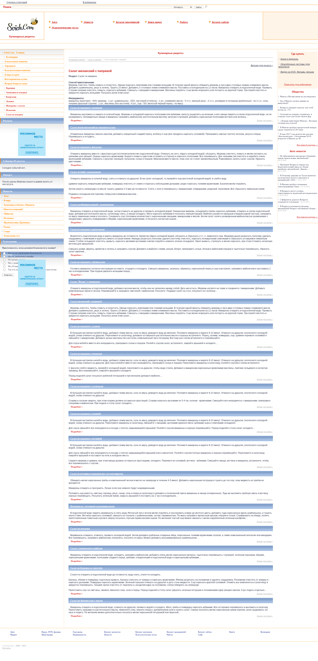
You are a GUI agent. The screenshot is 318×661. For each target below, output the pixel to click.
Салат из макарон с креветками (87, 229)
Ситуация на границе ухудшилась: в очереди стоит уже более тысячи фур (295, 115)
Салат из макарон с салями (85, 326)
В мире (7, 200)
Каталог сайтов (220, 22)
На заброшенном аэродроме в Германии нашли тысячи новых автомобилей (297, 158)
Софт (200, 635)
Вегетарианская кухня (15, 79)
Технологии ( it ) (11, 236)
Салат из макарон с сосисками (86, 386)
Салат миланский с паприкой (86, 301)
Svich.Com (9, 646)
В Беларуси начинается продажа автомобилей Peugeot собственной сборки (297, 208)
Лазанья (10, 101)
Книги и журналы (289, 59)
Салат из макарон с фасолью (86, 147)
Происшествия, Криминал (16, 222)
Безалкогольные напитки (17, 70)
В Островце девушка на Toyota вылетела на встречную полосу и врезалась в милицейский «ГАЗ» (297, 177)
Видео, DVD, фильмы (51, 632)
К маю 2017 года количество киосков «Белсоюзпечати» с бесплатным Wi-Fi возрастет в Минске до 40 (295, 136)
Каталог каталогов (112, 632)
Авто (54, 22)
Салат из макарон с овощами (86, 107)
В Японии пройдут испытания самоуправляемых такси (294, 185)
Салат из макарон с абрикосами (87, 262)
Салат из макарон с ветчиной (86, 438)
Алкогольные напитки (15, 61)
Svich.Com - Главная (13, 52)
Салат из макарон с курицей (85, 413)
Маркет (13, 635)
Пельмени (10, 110)
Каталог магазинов (143, 632)
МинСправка (47, 635)
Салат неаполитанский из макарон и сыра (93, 127)
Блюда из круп (11, 74)
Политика (8, 218)
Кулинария (12, 57)
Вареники (10, 88)
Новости (88, 22)
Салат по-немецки (80, 528)
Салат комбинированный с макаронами (92, 204)
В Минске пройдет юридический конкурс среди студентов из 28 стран (297, 128)
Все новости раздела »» (307, 145)
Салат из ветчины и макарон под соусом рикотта (96, 473)
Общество (8, 213)
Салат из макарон (14, 114)
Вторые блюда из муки (15, 83)
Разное (6, 227)
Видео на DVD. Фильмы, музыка (297, 72)
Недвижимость (79, 635)
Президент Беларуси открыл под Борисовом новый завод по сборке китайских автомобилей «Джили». (294, 168)
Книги (232, 632)
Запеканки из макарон (16, 92)
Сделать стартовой (17, 2)
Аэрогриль (9, 66)
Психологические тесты (64, 28)
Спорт (6, 231)
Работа (183, 22)
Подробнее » (77, 120)
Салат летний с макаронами (85, 171)
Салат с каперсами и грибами (86, 548)
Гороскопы (77, 632)
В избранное (89, 2)
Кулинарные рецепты (77, 60)
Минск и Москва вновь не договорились (298, 96)
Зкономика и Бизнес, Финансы (18, 205)
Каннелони (11, 97)
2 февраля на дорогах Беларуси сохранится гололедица (293, 200)
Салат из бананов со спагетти (86, 568)
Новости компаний (13, 209)
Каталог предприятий (127, 22)
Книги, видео (154, 22)
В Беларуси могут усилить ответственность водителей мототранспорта (297, 193)
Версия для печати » (262, 65)
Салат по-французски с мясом (86, 600)
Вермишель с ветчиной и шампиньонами (92, 506)
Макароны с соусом (15, 106)
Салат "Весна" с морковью (85, 281)
